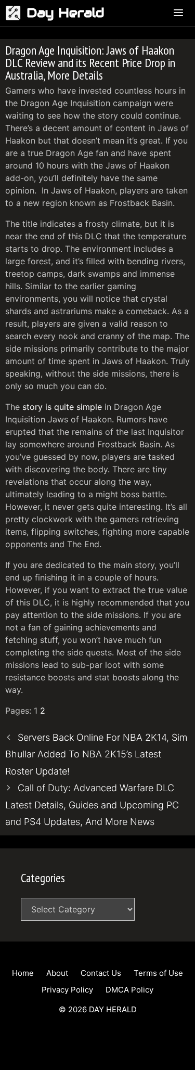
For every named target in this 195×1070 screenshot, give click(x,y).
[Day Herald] (16, 13)
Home (23, 973)
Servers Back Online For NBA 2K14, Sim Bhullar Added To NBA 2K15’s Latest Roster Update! (96, 754)
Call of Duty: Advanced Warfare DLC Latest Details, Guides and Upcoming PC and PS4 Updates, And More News (92, 804)
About (57, 973)
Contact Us (101, 973)
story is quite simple (62, 407)
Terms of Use (158, 973)
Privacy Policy (67, 990)
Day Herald (66, 13)
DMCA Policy (129, 990)
